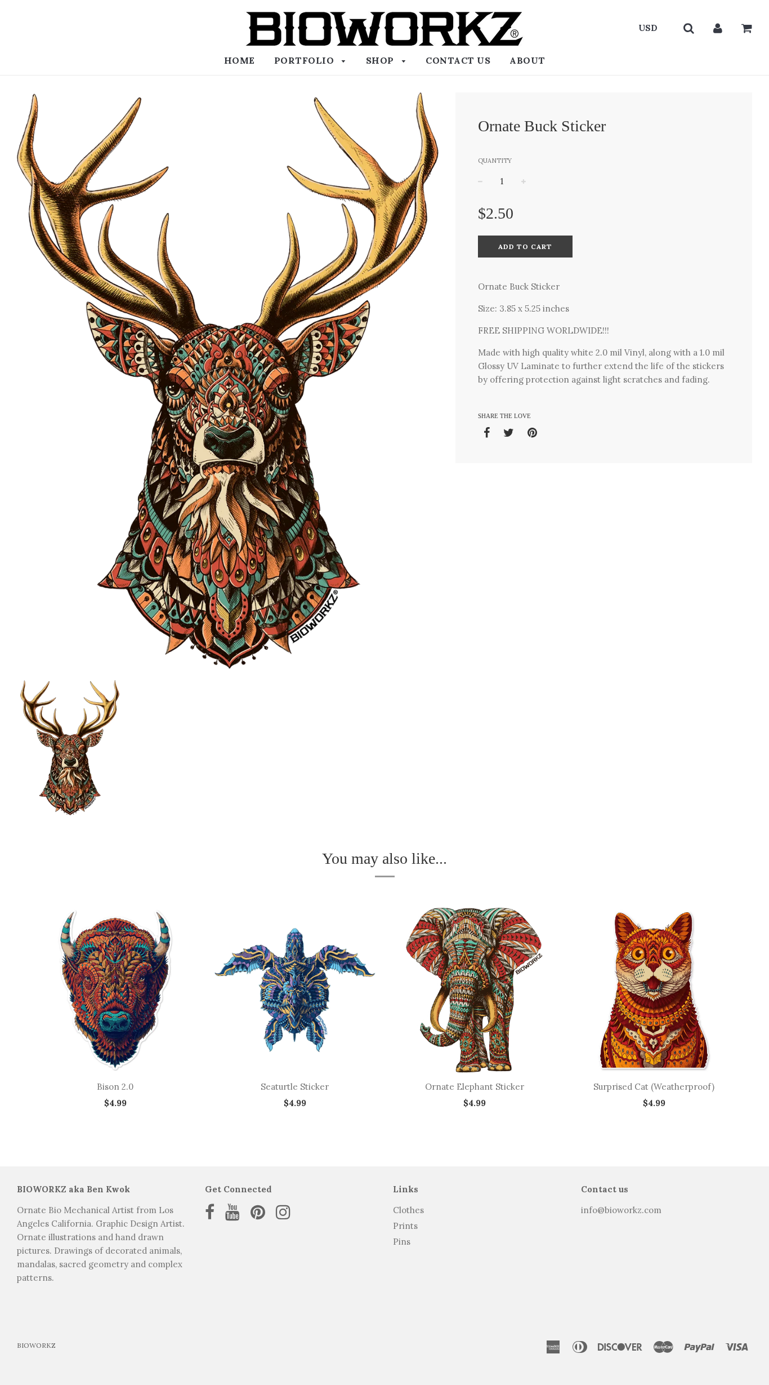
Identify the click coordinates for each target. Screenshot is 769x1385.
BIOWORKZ (36, 1345)
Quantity (495, 161)
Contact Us (458, 60)
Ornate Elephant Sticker (474, 1086)
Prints (405, 1225)
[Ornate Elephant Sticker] (474, 990)
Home (239, 60)
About (527, 60)
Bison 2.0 (115, 1086)
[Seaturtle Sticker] (294, 990)
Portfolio (305, 60)
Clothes (408, 1210)
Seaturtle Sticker (295, 1086)
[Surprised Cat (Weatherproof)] (654, 990)
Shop (381, 60)
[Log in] (717, 28)
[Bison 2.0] (115, 990)
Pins (401, 1241)
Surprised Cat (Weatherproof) (653, 1086)
